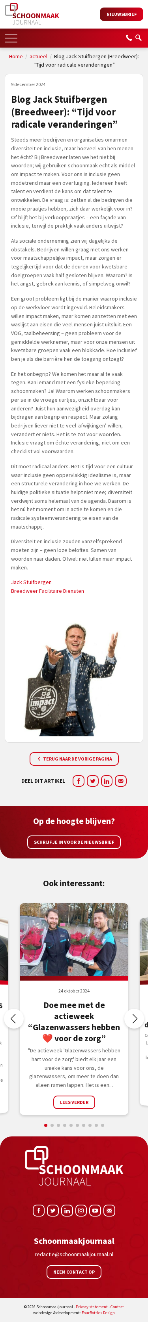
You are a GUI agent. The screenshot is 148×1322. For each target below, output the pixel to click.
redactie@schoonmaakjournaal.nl (74, 1254)
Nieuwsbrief (122, 14)
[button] (11, 35)
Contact (117, 1306)
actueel (38, 56)
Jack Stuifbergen (31, 582)
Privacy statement (92, 1306)
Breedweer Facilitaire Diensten (47, 590)
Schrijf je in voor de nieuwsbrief (74, 842)
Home (16, 56)
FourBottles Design (74, 1312)
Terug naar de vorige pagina (77, 759)
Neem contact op (74, 1272)
